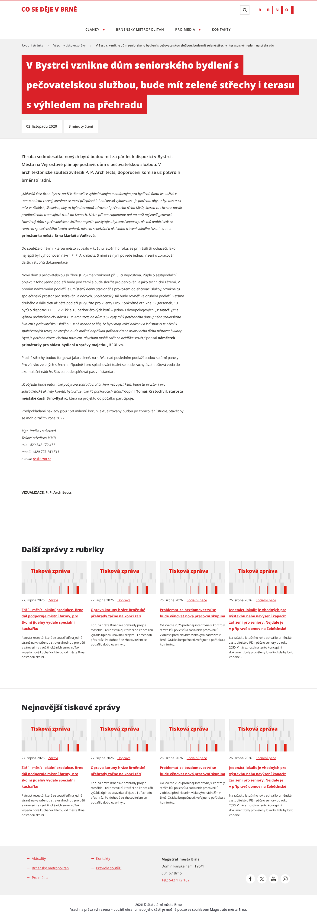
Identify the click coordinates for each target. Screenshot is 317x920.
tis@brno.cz (42, 458)
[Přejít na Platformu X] (262, 879)
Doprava (123, 600)
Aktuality (39, 858)
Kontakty (221, 29)
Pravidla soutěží (108, 868)
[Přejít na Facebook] (250, 879)
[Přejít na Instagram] (285, 879)
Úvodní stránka (32, 45)
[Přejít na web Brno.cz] (276, 10)
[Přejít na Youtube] (273, 879)
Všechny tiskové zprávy (69, 45)
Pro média (185, 29)
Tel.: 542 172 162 (176, 880)
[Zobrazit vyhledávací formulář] (244, 10)
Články (92, 29)
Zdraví (53, 600)
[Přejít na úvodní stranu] (49, 12)
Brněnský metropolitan (140, 29)
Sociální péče (197, 600)
